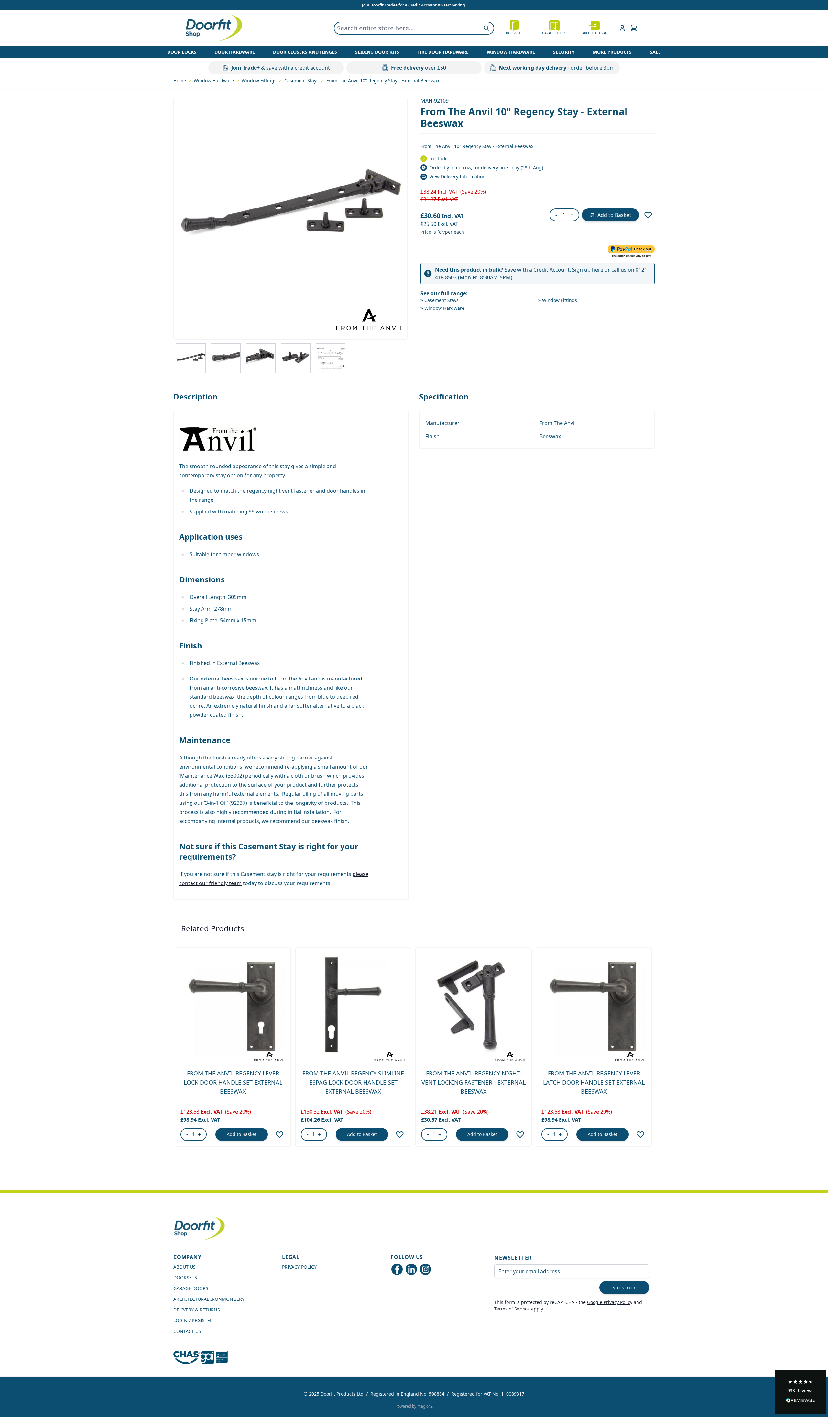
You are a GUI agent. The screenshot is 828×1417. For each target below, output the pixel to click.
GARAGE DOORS (554, 33)
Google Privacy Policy (609, 1302)
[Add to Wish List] (648, 214)
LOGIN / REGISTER (193, 1320)
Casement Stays (301, 80)
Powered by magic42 (414, 1406)
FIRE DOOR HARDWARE (443, 52)
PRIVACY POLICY (299, 1267)
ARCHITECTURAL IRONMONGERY (209, 1299)
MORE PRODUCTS (612, 52)
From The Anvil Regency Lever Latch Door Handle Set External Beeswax (594, 1082)
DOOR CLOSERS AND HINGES (305, 52)
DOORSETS (185, 1278)
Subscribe (624, 1287)
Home (179, 80)
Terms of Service (512, 1309)
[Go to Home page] (213, 28)
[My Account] (622, 28)
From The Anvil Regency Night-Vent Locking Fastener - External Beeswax (473, 1082)
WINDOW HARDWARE (511, 52)
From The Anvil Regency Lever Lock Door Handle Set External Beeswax (233, 1082)
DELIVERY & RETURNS (196, 1310)
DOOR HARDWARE (234, 52)
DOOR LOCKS (181, 52)
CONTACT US (187, 1331)
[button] (800, 1392)
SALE (655, 52)
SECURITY (564, 52)
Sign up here (587, 269)
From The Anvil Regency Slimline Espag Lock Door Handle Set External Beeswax (353, 1082)
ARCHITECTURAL (594, 33)
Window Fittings (259, 80)
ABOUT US (184, 1267)
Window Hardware (214, 80)
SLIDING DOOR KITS (377, 52)
